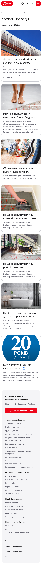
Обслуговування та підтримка (18, 472)
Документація (10, 476)
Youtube (31, 404)
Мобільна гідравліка (13, 457)
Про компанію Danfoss (15, 522)
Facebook (22, 404)
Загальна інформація (13, 551)
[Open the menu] (38, 3)
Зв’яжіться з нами (12, 494)
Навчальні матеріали (13, 490)
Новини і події (10, 529)
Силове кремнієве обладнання (17, 517)
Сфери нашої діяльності (15, 420)
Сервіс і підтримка (12, 486)
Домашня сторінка (7, 12)
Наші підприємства (13, 499)
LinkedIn (8, 404)
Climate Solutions (11, 502)
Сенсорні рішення (12, 513)
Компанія (9, 525)
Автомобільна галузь (13, 423)
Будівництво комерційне (15, 427)
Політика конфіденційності (16, 541)
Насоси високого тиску (14, 510)
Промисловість (11, 447)
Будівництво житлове (13, 430)
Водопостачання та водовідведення (19, 467)
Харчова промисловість (14, 444)
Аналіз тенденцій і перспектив (17, 533)
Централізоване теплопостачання (18, 434)
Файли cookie (10, 557)
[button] (27, 3)
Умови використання (13, 546)
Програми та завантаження (16, 479)
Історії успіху (24, 12)
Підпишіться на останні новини (21, 410)
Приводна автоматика (14, 506)
